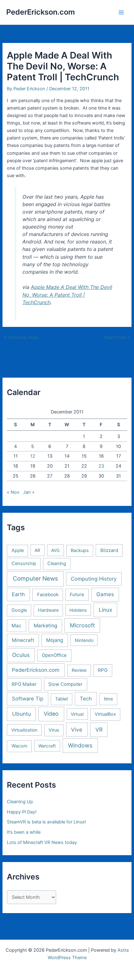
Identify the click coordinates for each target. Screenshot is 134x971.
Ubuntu (21, 713)
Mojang (54, 640)
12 (32, 456)
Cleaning (56, 563)
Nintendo (84, 640)
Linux (105, 609)
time (108, 699)
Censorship (24, 563)
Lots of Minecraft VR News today (42, 842)
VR (99, 729)
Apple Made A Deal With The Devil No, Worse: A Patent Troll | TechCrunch (67, 294)
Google (19, 610)
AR (37, 550)
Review (79, 670)
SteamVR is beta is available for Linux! (46, 822)
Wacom (19, 746)
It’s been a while (24, 832)
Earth (18, 594)
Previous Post (20, 337)
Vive (76, 729)
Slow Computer (65, 684)
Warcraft (47, 745)
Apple (18, 550)
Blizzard (109, 550)
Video (51, 713)
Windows (80, 745)
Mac (17, 626)
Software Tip (27, 698)
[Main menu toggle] (121, 12)
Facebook (48, 594)
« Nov (13, 492)
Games (105, 594)
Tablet (61, 699)
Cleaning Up (20, 801)
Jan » (29, 492)
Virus (54, 730)
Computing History (94, 579)
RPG (103, 670)
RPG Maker (24, 684)
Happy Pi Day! (21, 812)
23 (101, 466)
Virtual (77, 714)
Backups (80, 550)
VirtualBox (105, 714)
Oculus (21, 655)
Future (77, 594)
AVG (55, 550)
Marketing (45, 626)
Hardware (48, 610)
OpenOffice (54, 655)
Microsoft (82, 625)
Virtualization (24, 730)
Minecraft (23, 640)
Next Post (117, 337)
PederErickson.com (40, 11)
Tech (86, 698)
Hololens (78, 610)
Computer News (35, 578)
